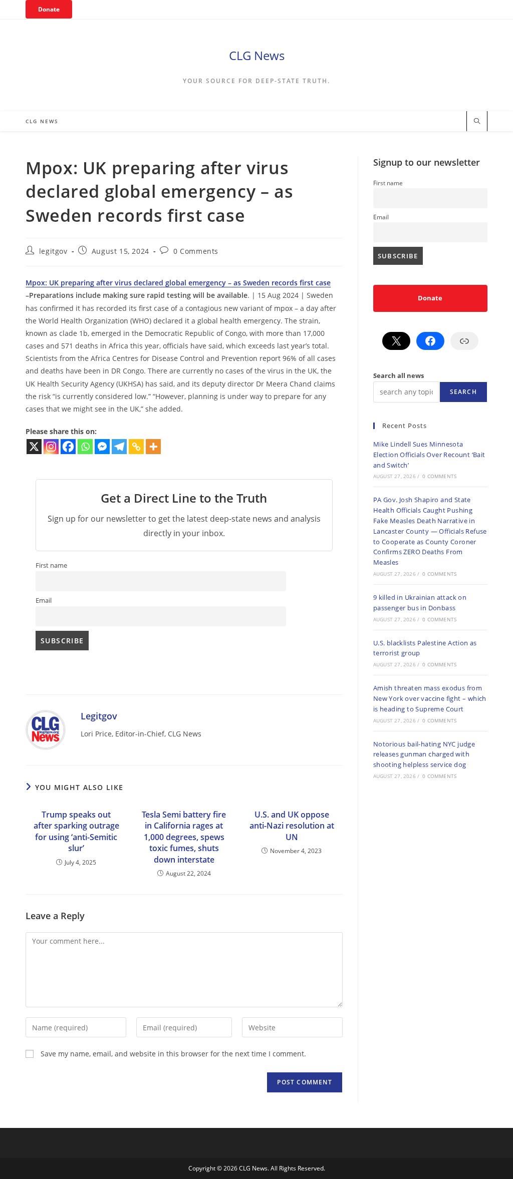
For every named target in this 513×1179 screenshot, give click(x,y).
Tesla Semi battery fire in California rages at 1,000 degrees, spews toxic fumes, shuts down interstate (184, 837)
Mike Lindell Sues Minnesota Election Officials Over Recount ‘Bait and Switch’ (429, 455)
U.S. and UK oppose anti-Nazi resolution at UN (291, 826)
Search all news (398, 375)
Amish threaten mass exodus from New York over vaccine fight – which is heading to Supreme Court (429, 698)
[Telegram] (119, 446)
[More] (153, 446)
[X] (34, 446)
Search (463, 391)
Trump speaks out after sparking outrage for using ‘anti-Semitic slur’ (76, 831)
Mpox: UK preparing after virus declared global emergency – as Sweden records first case (178, 282)
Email (44, 600)
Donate (49, 9)
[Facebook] (68, 446)
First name (51, 565)
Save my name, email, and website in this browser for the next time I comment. (173, 1053)
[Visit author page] (46, 729)
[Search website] (477, 121)
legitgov (53, 251)
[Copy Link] (136, 446)
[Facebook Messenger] (102, 446)
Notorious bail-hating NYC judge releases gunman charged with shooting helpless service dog (424, 754)
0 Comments (195, 251)
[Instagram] (51, 446)
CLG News (257, 55)
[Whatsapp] (85, 446)
